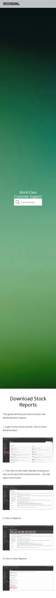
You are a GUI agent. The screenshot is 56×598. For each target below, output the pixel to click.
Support (11, 4)
